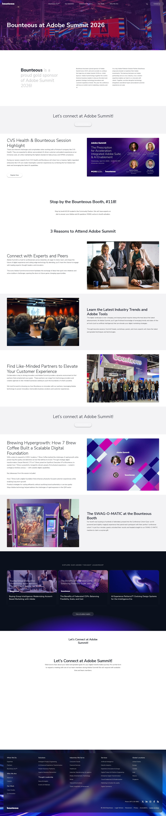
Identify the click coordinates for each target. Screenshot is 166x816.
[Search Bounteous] (147, 4)
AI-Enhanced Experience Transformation (50, 765)
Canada (134, 769)
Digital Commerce (106, 786)
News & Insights (43, 781)
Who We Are (114, 4)
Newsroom (128, 808)
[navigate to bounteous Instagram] (150, 802)
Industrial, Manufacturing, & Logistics (80, 772)
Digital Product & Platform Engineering (112, 772)
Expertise (10, 762)
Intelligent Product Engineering (47, 762)
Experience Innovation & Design (110, 769)
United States (136, 762)
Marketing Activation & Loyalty (110, 783)
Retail (71, 779)
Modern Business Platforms (46, 769)
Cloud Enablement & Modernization (111, 779)
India (133, 772)
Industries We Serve (85, 4)
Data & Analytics (106, 765)
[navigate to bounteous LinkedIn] (147, 802)
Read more (12, 603)
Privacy (136, 808)
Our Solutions (69, 4)
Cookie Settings (154, 808)
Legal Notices (119, 808)
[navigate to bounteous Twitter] (143, 802)
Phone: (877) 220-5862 (132, 802)
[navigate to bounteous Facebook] (154, 802)
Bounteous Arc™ (54, 4)
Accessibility (143, 808)
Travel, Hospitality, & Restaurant (79, 786)
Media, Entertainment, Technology (80, 776)
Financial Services (75, 765)
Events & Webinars (44, 785)
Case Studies (11, 790)
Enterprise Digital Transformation (111, 776)
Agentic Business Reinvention (47, 772)
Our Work (101, 4)
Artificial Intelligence (107, 762)
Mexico (134, 776)
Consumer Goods (75, 762)
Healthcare (73, 769)
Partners (9, 765)
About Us (10, 778)
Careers (9, 781)
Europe (134, 765)
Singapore (135, 779)
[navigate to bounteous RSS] (158, 802)
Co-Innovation (11, 794)
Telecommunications (76, 783)
